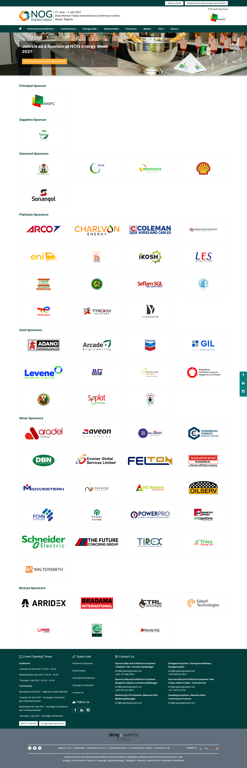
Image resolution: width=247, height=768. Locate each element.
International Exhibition (83, 678)
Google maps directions (52, 723)
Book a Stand (78, 671)
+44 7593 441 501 (177, 690)
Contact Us (78, 692)
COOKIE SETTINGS (141, 748)
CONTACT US (162, 748)
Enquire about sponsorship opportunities (206, 3)
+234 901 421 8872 (124, 690)
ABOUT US (64, 748)
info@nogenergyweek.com (128, 671)
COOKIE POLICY (118, 748)
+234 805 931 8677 (177, 674)
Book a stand (174, 3)
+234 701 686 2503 (124, 674)
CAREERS (78, 748)
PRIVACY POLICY (96, 748)
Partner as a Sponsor (82, 663)
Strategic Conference (83, 685)
